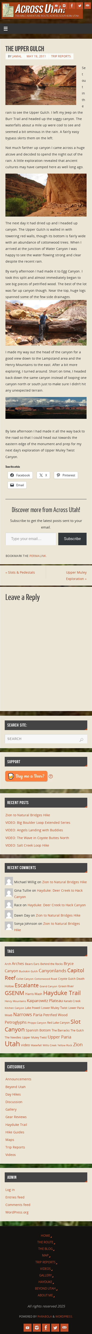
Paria (37, 1014)
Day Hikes (13, 1094)
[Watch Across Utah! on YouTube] (56, 5)
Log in (10, 1189)
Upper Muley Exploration (76, 575)
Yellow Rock (65, 1045)
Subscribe (72, 539)
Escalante (27, 985)
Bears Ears (32, 964)
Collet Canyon (24, 978)
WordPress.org (17, 1212)
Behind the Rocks (51, 964)
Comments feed (17, 1204)
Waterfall (36, 1045)
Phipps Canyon (37, 1022)
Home (45, 1235)
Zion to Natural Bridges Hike (27, 815)
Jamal (17, 56)
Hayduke (45, 1282)
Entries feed (15, 1197)
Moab (8, 1015)
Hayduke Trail (62, 993)
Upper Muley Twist (34, 1037)
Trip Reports (61, 56)
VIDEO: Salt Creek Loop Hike (27, 845)
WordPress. (64, 1316)
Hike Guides (14, 1132)
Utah (12, 1043)
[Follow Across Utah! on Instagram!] (64, 5)
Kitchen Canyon (14, 1008)
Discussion (13, 1102)
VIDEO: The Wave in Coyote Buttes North (37, 838)
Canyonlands (52, 971)
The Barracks (61, 1030)
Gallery (11, 1109)
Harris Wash (33, 994)
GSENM (14, 993)
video (25, 1044)
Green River (66, 986)
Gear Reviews (16, 1117)
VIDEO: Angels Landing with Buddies (34, 830)
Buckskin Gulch (28, 971)
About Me (45, 1295)
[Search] (81, 740)
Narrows (22, 1014)
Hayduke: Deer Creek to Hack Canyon (57, 905)
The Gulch (77, 1030)
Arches (18, 963)
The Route (45, 1242)
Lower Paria (76, 1008)
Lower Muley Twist (54, 1008)
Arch (8, 964)
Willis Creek (50, 1045)
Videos (10, 1154)
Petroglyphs (16, 1022)
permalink (37, 556)
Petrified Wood (55, 1014)
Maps (9, 1139)
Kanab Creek (72, 1001)
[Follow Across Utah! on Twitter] (79, 5)
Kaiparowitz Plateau (45, 1000)
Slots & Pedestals (20, 572)
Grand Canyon (48, 986)
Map (45, 1255)
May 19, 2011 (36, 56)
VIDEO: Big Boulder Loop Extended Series (37, 822)
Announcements (18, 1079)
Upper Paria (59, 1037)
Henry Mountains (15, 1001)
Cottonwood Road (45, 978)
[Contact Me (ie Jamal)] (87, 5)
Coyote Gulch (66, 978)
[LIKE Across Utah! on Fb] (72, 5)
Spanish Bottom (38, 1030)
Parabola (45, 1316)
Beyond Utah (15, 1087)
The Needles (13, 1037)
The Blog (45, 1249)
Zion (78, 1044)
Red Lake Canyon (58, 1022)
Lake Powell (32, 1008)
